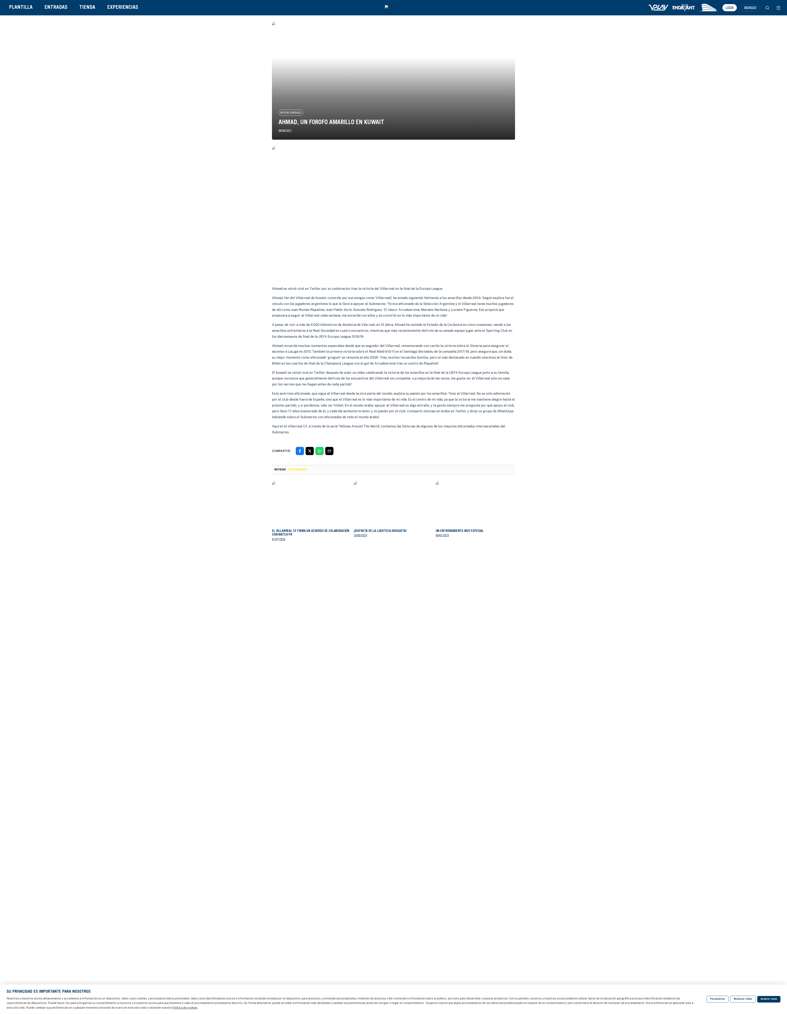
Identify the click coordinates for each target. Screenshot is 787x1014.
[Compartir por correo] (329, 451)
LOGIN (730, 7)
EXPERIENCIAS (122, 7)
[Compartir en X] (310, 451)
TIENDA (87, 7)
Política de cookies (184, 1007)
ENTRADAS (55, 7)
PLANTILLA (21, 7)
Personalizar (717, 999)
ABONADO (750, 7)
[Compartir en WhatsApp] (319, 451)
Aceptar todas (769, 999)
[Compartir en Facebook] (300, 451)
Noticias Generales (290, 112)
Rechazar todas (743, 999)
